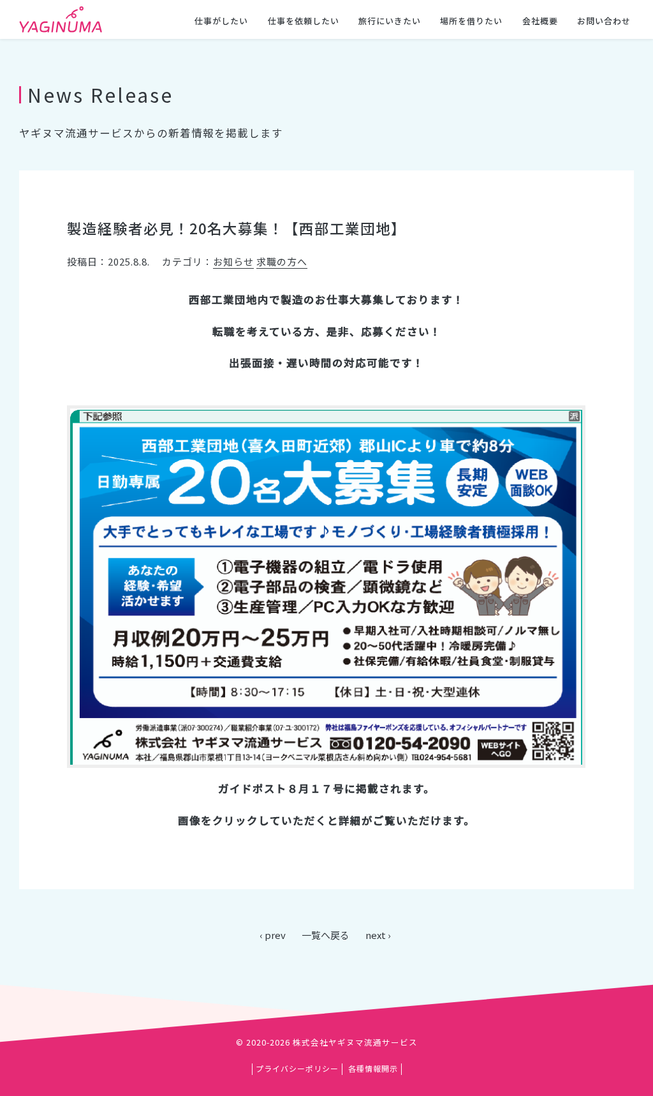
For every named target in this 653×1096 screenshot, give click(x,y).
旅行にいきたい (389, 21)
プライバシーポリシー (297, 1068)
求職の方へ (281, 261)
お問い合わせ (604, 21)
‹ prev (273, 935)
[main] (326, 498)
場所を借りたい (471, 21)
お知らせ (233, 261)
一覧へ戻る (325, 935)
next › (378, 935)
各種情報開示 (373, 1068)
